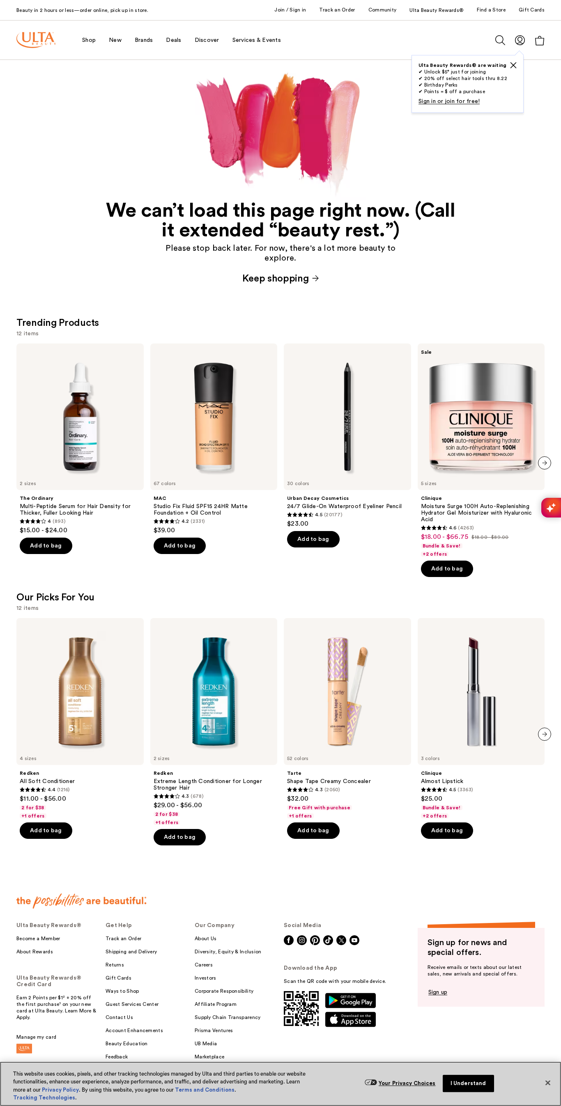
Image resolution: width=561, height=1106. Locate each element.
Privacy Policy (60, 1089)
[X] (513, 65)
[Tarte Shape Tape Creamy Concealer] (347, 718)
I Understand (468, 1083)
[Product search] (500, 40)
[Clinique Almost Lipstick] (481, 718)
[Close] (548, 1083)
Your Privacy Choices (407, 1083)
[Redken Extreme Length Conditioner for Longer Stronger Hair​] (214, 722)
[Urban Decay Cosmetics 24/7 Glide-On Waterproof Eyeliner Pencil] (347, 435)
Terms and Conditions (205, 1089)
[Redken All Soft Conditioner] (80, 718)
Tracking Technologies (44, 1097)
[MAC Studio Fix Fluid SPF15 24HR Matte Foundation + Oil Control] (214, 439)
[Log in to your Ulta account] (520, 40)
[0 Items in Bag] (540, 40)
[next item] (544, 462)
